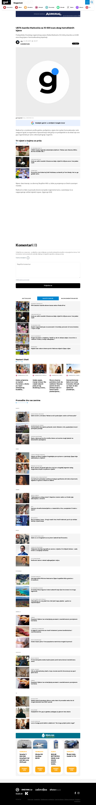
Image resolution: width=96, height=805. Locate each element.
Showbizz (30, 7)
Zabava (81, 7)
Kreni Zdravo (26, 794)
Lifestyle (41, 7)
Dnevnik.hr (10, 7)
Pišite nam (30, 799)
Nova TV (17, 790)
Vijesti (20, 7)
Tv (89, 7)
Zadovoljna (41, 790)
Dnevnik (27, 790)
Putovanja (51, 7)
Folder (19, 794)
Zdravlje (62, 7)
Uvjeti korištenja (59, 799)
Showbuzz (55, 790)
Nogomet (18, 3)
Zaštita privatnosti (69, 799)
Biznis (71, 7)
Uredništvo (37, 799)
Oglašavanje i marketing (47, 799)
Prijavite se (48, 286)
